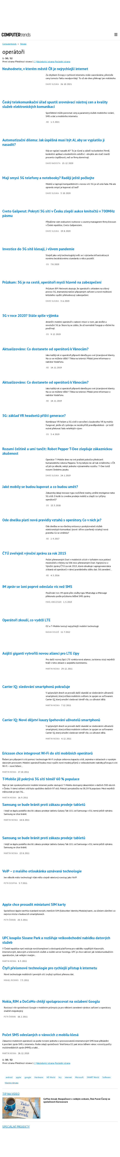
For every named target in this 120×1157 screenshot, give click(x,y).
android (9, 1077)
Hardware (39, 1077)
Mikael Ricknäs (11, 980)
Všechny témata (11, 1083)
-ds (47, 264)
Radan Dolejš (52, 632)
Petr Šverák (10, 920)
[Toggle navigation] (116, 34)
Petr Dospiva (10, 883)
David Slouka (52, 84)
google (28, 1077)
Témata (23, 44)
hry (60, 1077)
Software (106, 1077)
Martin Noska (53, 668)
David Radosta (53, 163)
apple (18, 1077)
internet (68, 1077)
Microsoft (79, 1077)
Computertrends (9, 44)
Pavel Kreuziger (53, 602)
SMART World (93, 1077)
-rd (47, 122)
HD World (51, 1077)
